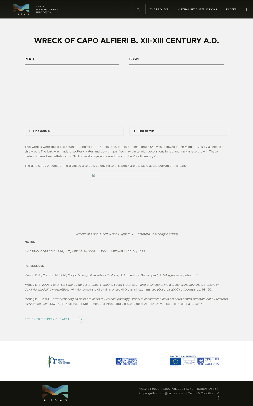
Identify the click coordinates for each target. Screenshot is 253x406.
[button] (74, 131)
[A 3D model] (74, 94)
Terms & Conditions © (203, 393)
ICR (188, 389)
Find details (41, 131)
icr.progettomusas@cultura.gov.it (162, 393)
